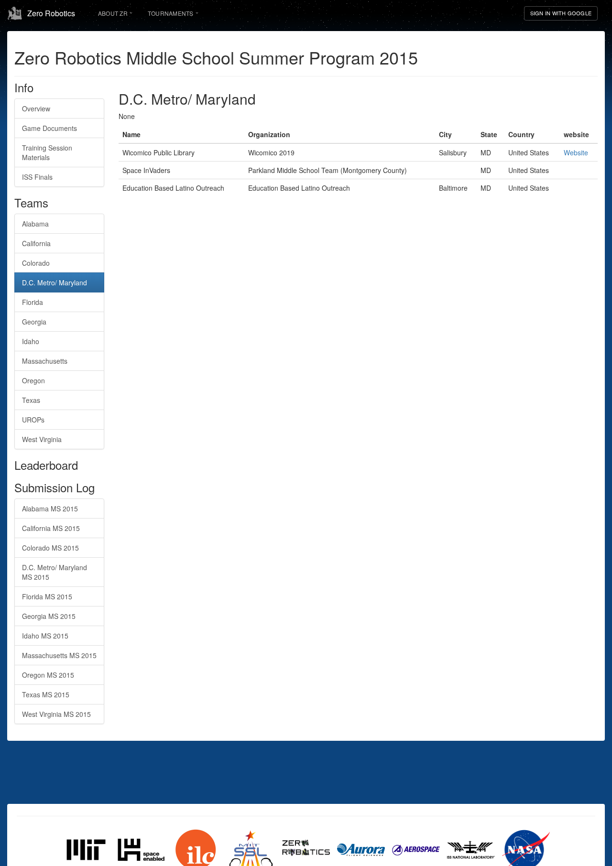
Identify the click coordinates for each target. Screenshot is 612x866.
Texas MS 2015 (45, 694)
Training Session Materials (47, 152)
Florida (32, 302)
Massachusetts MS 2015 (59, 655)
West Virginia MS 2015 (56, 714)
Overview (36, 108)
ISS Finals (37, 177)
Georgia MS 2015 (49, 616)
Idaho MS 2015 (45, 635)
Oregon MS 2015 (48, 675)
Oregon (33, 380)
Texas (31, 400)
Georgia (34, 321)
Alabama (35, 223)
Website (576, 152)
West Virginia (42, 439)
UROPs (33, 419)
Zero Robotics (51, 13)
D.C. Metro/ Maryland (54, 282)
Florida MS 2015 (47, 596)
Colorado (36, 263)
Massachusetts (44, 361)
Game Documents (49, 128)
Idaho (30, 341)
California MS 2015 (51, 528)
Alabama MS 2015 (50, 508)
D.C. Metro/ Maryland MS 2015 (54, 572)
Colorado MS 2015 (50, 547)
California (36, 243)
